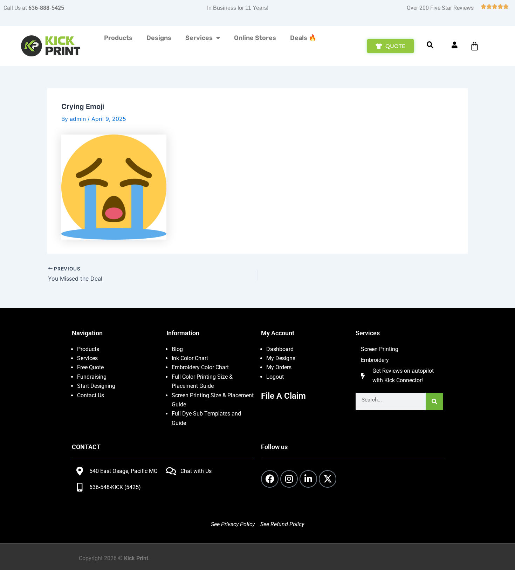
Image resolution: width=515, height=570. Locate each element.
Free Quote (90, 367)
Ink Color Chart (190, 358)
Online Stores (255, 38)
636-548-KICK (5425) (115, 487)
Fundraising (92, 376)
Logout (275, 376)
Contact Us (90, 395)
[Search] (434, 401)
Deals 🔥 (303, 38)
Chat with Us (196, 471)
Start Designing (96, 386)
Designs (158, 38)
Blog (177, 349)
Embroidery (375, 360)
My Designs (280, 358)
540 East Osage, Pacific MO (123, 471)
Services (199, 38)
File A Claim (283, 396)
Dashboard (280, 349)
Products (118, 38)
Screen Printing (379, 349)
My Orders (278, 367)
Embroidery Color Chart (201, 367)
